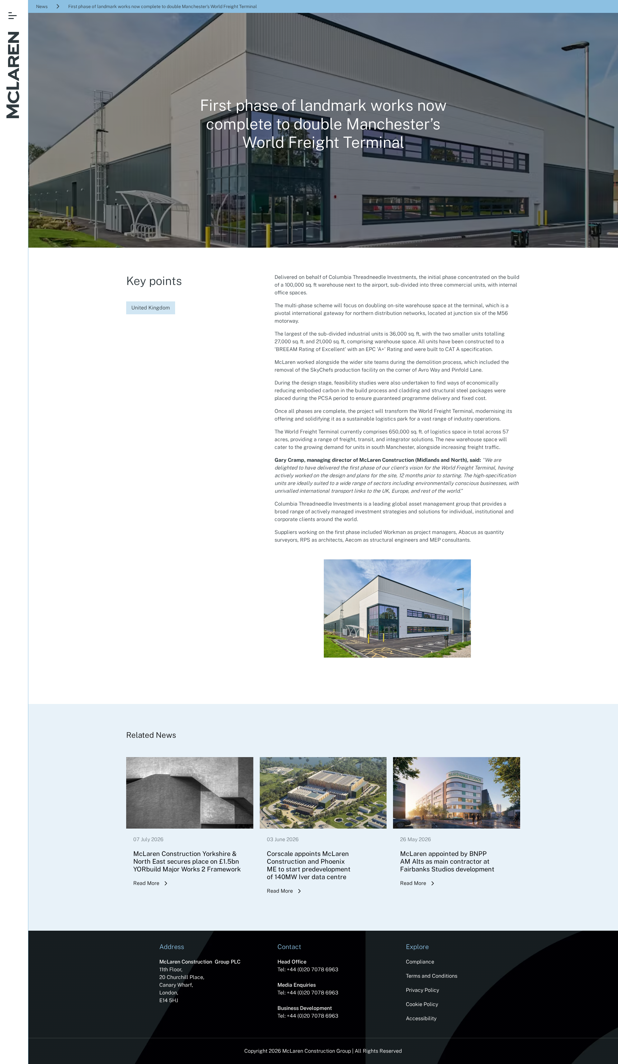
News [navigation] (42, 6)
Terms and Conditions (431, 976)
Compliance (420, 962)
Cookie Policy (422, 1004)
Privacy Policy (422, 990)
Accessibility (421, 1018)
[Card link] (189, 831)
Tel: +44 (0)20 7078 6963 (307, 969)
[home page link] (12, 76)
